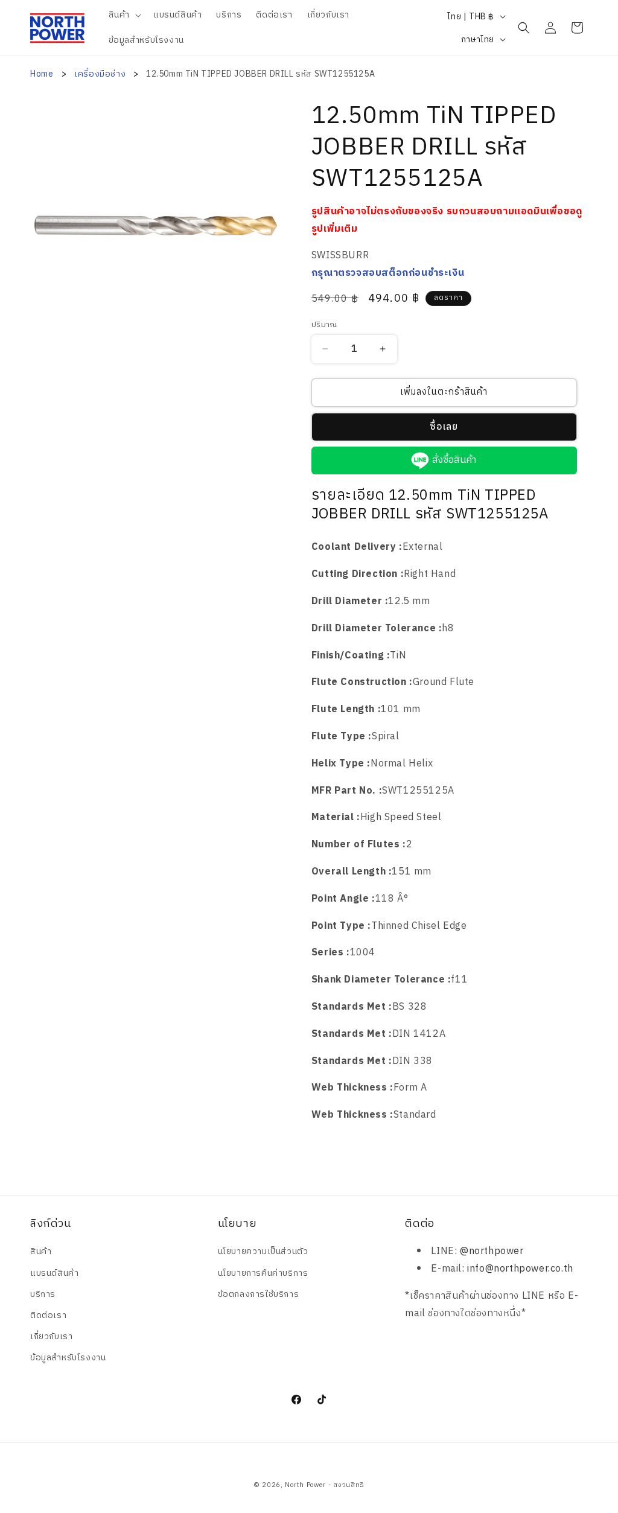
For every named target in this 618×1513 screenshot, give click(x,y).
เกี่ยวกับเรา (51, 1336)
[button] (123, 15)
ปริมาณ (324, 325)
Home (41, 74)
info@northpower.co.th (520, 1269)
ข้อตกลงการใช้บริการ (258, 1294)
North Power (305, 1485)
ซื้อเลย (444, 427)
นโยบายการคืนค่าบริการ (263, 1273)
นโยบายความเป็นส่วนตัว (263, 1251)
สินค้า (40, 1251)
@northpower (492, 1251)
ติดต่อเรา (48, 1315)
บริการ (43, 1294)
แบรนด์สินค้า (54, 1273)
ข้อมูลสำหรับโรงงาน (68, 1358)
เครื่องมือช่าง (101, 74)
